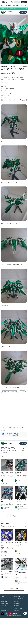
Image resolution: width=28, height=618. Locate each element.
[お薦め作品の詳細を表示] (25, 73)
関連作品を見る (14, 589)
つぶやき (8, 5)
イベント (23, 5)
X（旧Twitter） (4, 605)
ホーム (3, 5)
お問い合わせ (4, 601)
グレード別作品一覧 (18, 598)
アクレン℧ (6, 576)
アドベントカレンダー (19, 596)
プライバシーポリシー (19, 608)
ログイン (17, 2)
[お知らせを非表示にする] (26, 8)
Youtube (3, 608)
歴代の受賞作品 (17, 603)
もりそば (5, 551)
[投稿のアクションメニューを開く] (12, 484)
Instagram (3, 610)
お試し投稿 (15, 5)
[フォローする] (23, 12)
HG (5, 12)
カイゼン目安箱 (4, 603)
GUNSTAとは (4, 596)
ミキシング (22, 391)
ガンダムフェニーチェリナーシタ (9, 391)
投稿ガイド (16, 610)
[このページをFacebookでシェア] (6, 613)
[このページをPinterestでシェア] (10, 613)
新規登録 (24, 2)
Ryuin (18, 580)
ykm (18, 550)
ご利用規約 (16, 605)
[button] (12, 2)
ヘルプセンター (4, 598)
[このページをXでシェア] (2, 613)
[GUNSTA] (4, 2)
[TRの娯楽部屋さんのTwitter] (2, 456)
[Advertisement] (14, 408)
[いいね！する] (25, 613)
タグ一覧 (16, 601)
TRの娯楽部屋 (8, 11)
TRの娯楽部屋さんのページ (14, 516)
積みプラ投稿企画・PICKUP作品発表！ (8, 8)
